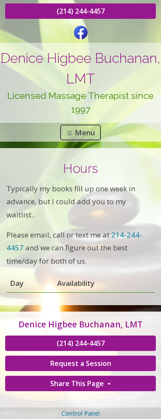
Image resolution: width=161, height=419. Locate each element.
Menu (84, 132)
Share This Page (78, 383)
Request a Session (80, 363)
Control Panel (80, 413)
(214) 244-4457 (81, 11)
